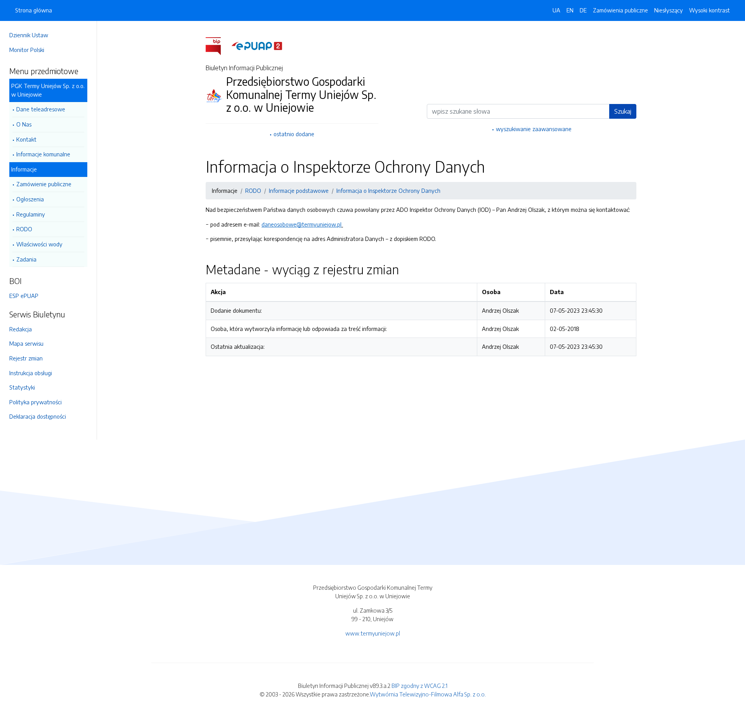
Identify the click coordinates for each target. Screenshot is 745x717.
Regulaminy (30, 214)
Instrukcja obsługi (30, 372)
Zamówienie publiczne (43, 183)
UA (556, 10)
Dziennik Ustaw (28, 34)
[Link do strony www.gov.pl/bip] (218, 45)
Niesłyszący (668, 10)
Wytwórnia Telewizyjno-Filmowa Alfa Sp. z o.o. (428, 694)
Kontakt (26, 139)
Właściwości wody (39, 244)
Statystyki (22, 387)
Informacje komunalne (43, 154)
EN (570, 10)
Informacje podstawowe (299, 190)
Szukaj (622, 111)
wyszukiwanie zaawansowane (534, 128)
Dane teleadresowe (40, 109)
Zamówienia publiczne (620, 10)
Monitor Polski (26, 49)
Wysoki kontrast (709, 10)
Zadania (26, 259)
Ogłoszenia (30, 199)
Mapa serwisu (26, 343)
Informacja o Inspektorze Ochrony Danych (388, 190)
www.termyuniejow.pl (372, 633)
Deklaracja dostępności (37, 416)
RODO (24, 228)
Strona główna (33, 10)
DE (583, 10)
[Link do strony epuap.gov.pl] (257, 45)
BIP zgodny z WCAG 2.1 (419, 685)
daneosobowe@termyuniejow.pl (301, 224)
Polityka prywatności (35, 401)
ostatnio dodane (294, 133)
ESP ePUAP (23, 295)
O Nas (23, 124)
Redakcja (20, 329)
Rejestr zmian (26, 358)
